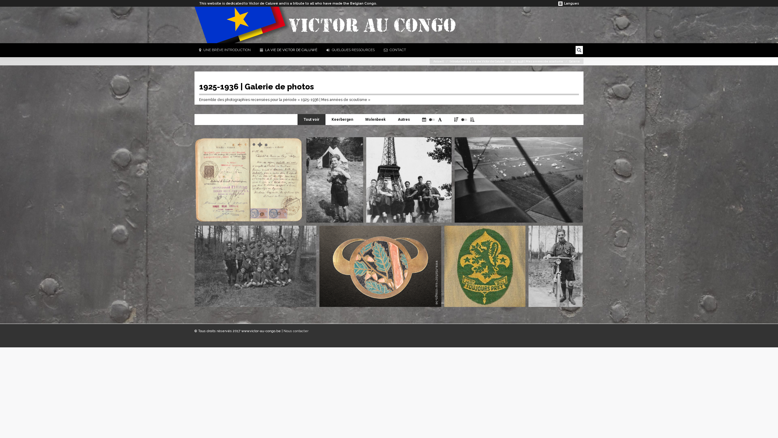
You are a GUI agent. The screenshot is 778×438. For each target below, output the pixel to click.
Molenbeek (375, 119)
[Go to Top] (768, 428)
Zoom (295, 146)
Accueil (438, 61)
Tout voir (311, 119)
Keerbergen (342, 119)
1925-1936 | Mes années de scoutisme (537, 61)
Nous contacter (296, 331)
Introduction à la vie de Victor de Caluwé (477, 61)
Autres (404, 119)
